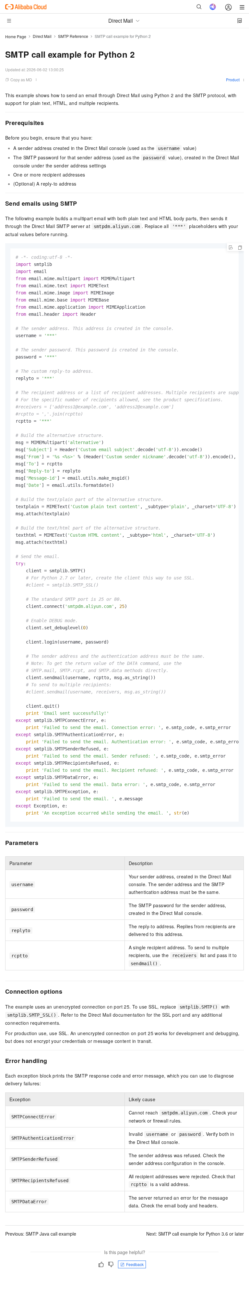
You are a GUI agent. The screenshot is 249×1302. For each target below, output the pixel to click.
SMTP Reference (73, 36)
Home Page (15, 36)
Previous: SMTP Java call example (40, 1233)
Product (233, 79)
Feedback (135, 1264)
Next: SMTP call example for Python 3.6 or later (195, 1233)
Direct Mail (42, 36)
